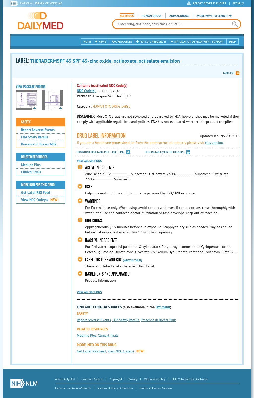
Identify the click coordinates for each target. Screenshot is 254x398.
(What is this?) (132, 260)
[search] (234, 24)
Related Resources (34, 157)
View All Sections (89, 161)
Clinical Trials (31, 172)
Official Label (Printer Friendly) (164, 152)
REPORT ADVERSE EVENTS (209, 3)
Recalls (238, 3)
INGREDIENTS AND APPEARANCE (107, 274)
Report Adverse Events (38, 130)
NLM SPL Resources (153, 41)
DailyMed (41, 20)
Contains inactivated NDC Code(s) (102, 85)
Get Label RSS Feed (35, 192)
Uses (88, 187)
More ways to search (212, 16)
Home (87, 41)
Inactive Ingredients (101, 240)
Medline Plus (31, 165)
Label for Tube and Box (103, 260)
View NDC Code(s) (39, 200)
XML (121, 152)
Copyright (116, 379)
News (102, 41)
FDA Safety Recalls (34, 137)
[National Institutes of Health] (15, 3)
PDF (114, 152)
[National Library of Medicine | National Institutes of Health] (23, 383)
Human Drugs (151, 16)
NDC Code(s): (86, 91)
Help (232, 41)
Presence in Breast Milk (38, 144)
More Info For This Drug (38, 184)
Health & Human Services (155, 388)
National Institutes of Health (73, 388)
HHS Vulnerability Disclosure (190, 379)
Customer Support (92, 379)
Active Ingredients (99, 167)
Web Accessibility (154, 379)
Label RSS (228, 73)
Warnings (92, 201)
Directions (93, 220)
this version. (214, 142)
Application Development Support (199, 41)
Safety (26, 122)
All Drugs (127, 16)
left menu (163, 307)
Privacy (133, 379)
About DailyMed (65, 379)
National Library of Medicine (41, 3)
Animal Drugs (179, 16)
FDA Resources (121, 41)
